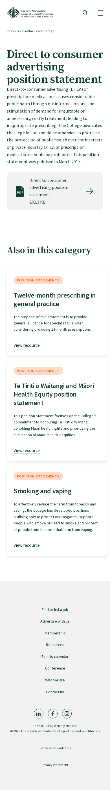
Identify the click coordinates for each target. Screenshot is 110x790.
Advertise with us (55, 621)
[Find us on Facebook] (52, 713)
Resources (14, 31)
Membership (55, 633)
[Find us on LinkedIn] (38, 713)
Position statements (37, 31)
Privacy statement (55, 765)
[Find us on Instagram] (66, 713)
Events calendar (55, 656)
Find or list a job (55, 609)
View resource (27, 345)
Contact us (55, 691)
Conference (55, 668)
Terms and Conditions (55, 748)
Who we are (55, 680)
